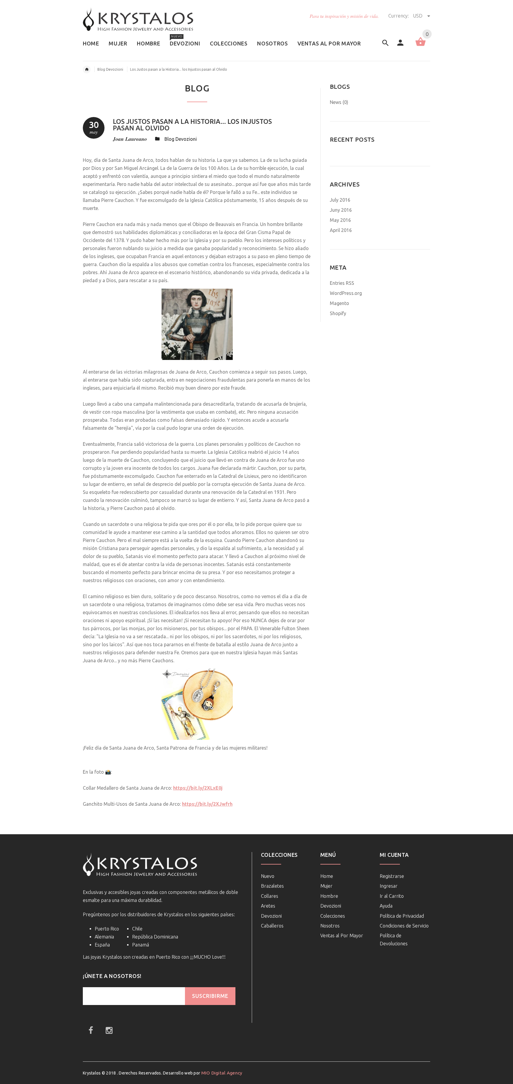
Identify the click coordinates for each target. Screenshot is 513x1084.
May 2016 (340, 220)
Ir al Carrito (392, 896)
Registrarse (392, 876)
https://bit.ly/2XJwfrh (207, 804)
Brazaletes (272, 886)
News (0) (339, 102)
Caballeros (272, 925)
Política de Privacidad (402, 916)
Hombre (329, 896)
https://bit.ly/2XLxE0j (198, 788)
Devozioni (271, 916)
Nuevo (267, 876)
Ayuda (386, 905)
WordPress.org (346, 293)
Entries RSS (342, 283)
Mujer (326, 886)
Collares (269, 896)
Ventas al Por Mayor (341, 935)
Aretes (268, 905)
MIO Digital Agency (222, 1072)
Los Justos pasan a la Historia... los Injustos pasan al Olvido (192, 125)
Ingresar (389, 886)
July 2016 (340, 200)
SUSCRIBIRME (210, 996)
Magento (339, 303)
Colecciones (332, 916)
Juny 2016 (341, 210)
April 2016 (341, 230)
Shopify (338, 313)
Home (326, 876)
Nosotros (330, 925)
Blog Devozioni (110, 69)
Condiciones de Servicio (404, 925)
